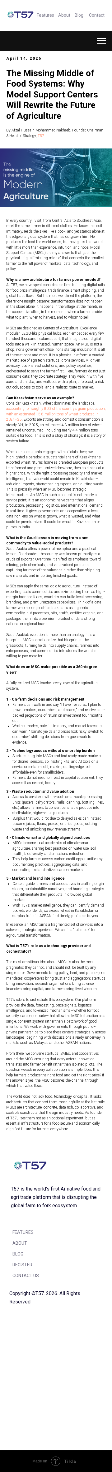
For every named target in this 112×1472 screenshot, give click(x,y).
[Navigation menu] (101, 41)
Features (45, 15)
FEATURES (23, 1232)
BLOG (17, 1253)
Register (22, 1264)
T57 (41, 136)
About (64, 15)
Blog (79, 15)
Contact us (25, 1275)
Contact (97, 15)
